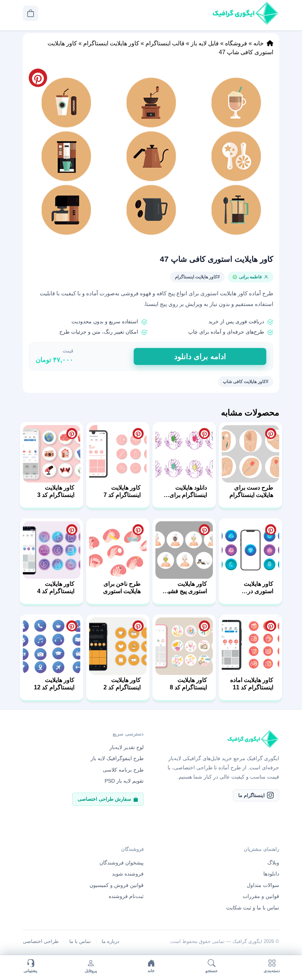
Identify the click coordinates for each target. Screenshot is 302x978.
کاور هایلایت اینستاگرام (111, 43)
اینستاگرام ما (251, 795)
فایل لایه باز (205, 43)
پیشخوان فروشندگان (121, 863)
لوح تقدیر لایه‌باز (126, 747)
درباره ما (110, 941)
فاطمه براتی (250, 276)
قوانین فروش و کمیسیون (116, 885)
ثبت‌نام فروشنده (126, 896)
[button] (151, 156)
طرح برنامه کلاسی (123, 770)
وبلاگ (273, 863)
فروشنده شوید (128, 874)
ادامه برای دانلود (200, 356)
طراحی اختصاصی (41, 941)
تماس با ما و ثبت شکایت (252, 908)
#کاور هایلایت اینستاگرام (197, 276)
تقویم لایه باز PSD (124, 781)
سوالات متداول (263, 885)
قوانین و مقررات (261, 896)
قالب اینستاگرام (165, 43)
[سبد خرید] (30, 13)
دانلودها (271, 874)
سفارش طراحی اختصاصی (104, 799)
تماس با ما (80, 941)
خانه (258, 43)
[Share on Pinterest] (270, 433)
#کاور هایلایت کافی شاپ (245, 381)
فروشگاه (236, 43)
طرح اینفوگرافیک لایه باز (117, 758)
